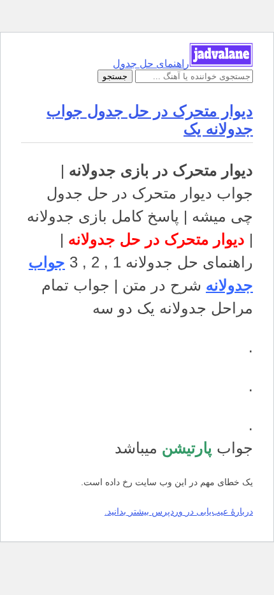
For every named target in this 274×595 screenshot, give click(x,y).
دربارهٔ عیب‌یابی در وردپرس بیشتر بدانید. (179, 511)
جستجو (115, 76)
